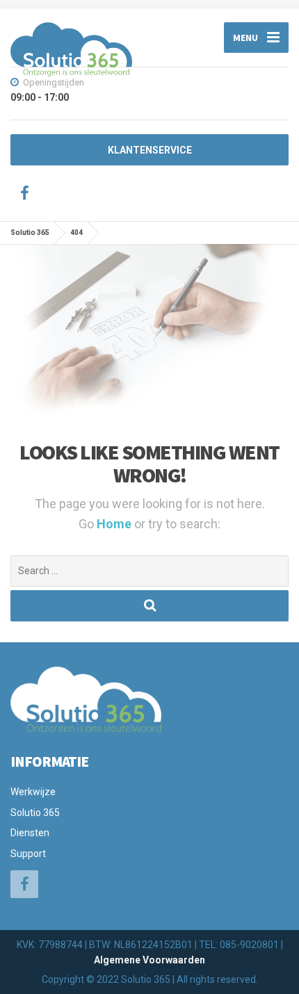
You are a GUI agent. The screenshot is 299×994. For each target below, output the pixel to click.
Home (115, 523)
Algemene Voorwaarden (149, 960)
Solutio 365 (35, 812)
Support (28, 853)
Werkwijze (33, 791)
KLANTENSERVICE (150, 150)
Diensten (29, 832)
